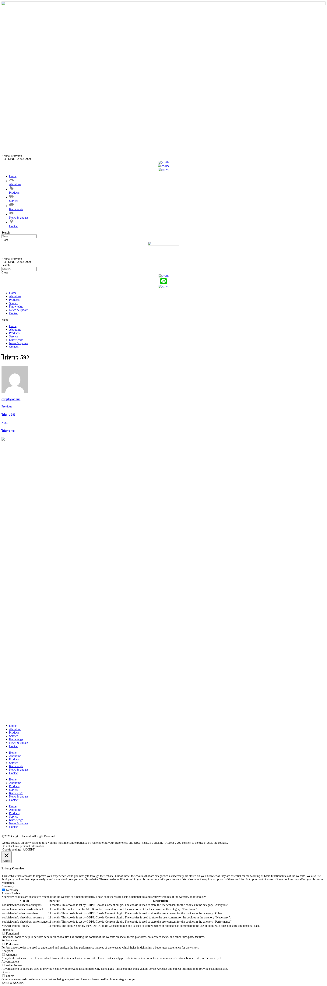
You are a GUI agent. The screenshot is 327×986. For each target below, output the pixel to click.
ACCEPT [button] (29, 849)
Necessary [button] (8, 886)
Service (13, 303)
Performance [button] (9, 940)
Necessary (12, 890)
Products (14, 299)
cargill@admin (11, 399)
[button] (163, 232)
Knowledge (16, 306)
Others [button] (5, 972)
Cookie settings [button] (11, 849)
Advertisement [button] (10, 961)
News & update (18, 310)
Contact (13, 313)
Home (12, 292)
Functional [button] (8, 929)
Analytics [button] (7, 951)
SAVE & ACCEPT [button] (13, 982)
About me (15, 296)
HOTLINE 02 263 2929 (16, 158)
